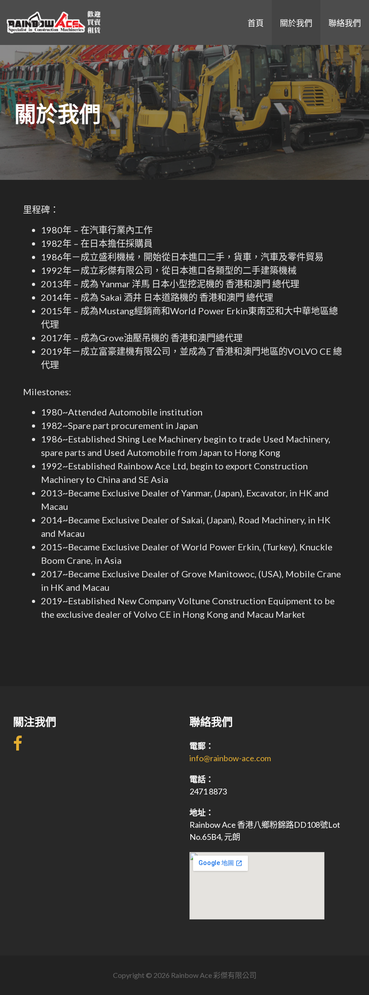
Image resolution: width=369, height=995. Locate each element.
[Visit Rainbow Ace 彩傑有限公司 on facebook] (17, 746)
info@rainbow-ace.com (230, 758)
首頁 (256, 22)
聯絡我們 (344, 22)
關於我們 (296, 22)
